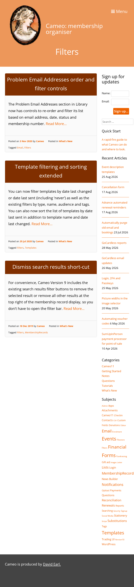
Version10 (119, 539)
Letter (119, 462)
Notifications (112, 484)
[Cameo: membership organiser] (25, 44)
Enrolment (117, 431)
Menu (121, 11)
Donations (114, 425)
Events (109, 439)
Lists (105, 467)
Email (20, 147)
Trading (106, 539)
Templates (30, 247)
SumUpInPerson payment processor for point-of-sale (114, 338)
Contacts (107, 420)
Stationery (120, 515)
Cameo (40, 141)
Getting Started (111, 371)
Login (112, 467)
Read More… (56, 123)
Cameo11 (108, 366)
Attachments (110, 410)
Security (116, 511)
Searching (107, 510)
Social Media (107, 515)
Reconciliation (111, 500)
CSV (115, 420)
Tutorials (107, 386)
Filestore (121, 439)
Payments (115, 490)
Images (114, 462)
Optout (105, 490)
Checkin (118, 415)
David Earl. (52, 564)
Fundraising (121, 456)
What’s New (65, 141)
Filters (27, 147)
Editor (123, 425)
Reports (120, 505)
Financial (117, 447)
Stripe (104, 521)
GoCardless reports (114, 243)
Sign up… (121, 111)
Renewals (108, 505)
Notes (105, 376)
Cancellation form (113, 187)
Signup (124, 510)
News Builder (110, 479)
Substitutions (117, 521)
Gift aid (106, 462)
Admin (105, 405)
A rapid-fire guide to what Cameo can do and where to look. (114, 144)
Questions (108, 381)
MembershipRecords (36, 332)
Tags (104, 526)
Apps (111, 405)
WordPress (109, 544)
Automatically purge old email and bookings (114, 227)
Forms (109, 455)
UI (113, 539)
